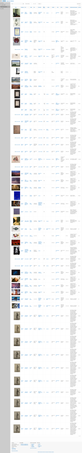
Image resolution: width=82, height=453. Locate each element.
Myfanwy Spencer (31, 13)
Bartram (31, 211)
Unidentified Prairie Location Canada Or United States (40, 242)
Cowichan (47, 228)
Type (34, 7)
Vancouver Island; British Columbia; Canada (40, 229)
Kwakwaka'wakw (48, 159)
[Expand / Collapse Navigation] (1, 1)
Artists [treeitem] (3, 8)
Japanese (47, 103)
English (47, 129)
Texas (39, 285)
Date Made (44, 7)
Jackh (30, 235)
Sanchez (31, 63)
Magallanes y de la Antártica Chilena (40, 204)
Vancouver (39, 158)
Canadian (47, 22)
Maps (39, 446)
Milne (30, 173)
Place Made (39, 7)
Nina (30, 121)
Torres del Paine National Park (40, 202)
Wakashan (49, 49)
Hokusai (31, 93)
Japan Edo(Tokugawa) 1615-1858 (58, 94)
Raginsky (31, 114)
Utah (39, 173)
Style (57, 7)
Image (16, 7)
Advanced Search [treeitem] (4, 6)
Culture (48, 7)
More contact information (15, 450)
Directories (39, 445)
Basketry (22, 49)
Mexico (39, 265)
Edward (31, 229)
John (30, 159)
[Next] (80, 5)
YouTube (32, 445)
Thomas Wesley (31, 80)
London (39, 114)
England (41, 114)
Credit (61, 7)
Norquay (31, 31)
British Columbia (40, 12)
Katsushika (31, 94)
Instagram (32, 446)
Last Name (79, 7)
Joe (30, 228)
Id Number (67, 7)
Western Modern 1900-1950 (57, 41)
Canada (39, 13)
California (39, 272)
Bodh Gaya (39, 187)
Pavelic (31, 12)
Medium (53, 7)
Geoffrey (31, 41)
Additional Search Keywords (73, 7)
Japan (39, 103)
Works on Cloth (22, 13)
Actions (39, 3)
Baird (30, 250)
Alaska (39, 180)
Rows (34, 3)
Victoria (39, 12)
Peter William (30, 130)
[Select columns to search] (12, 3)
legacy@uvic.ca (14, 448)
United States (40, 86)
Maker (31, 7)
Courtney (31, 86)
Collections (22, 7)
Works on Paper (22, 22)
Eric (30, 56)
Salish (47, 49)
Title (27, 7)
